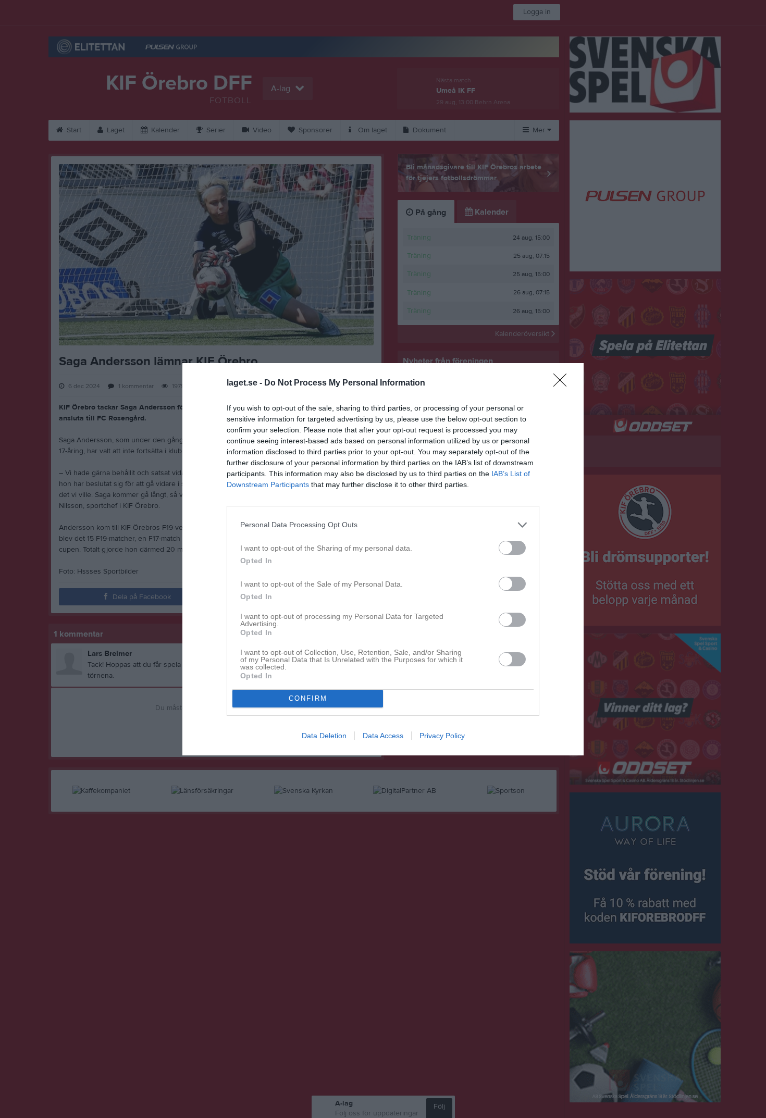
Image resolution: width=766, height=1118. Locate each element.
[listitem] (383, 524)
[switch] (512, 548)
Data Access (383, 735)
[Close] (563, 383)
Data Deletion (324, 735)
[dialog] (383, 559)
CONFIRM (308, 698)
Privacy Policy (442, 735)
